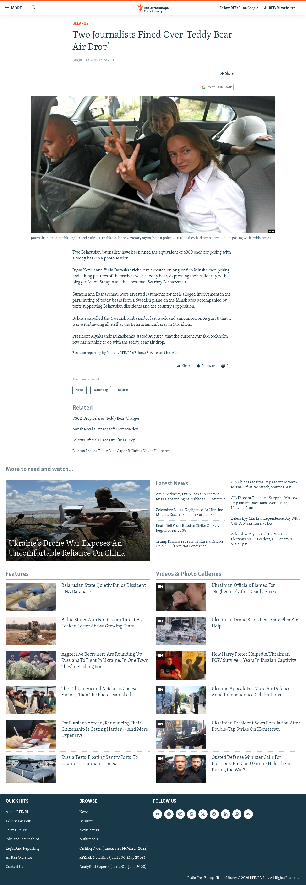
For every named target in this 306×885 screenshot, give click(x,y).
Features (86, 821)
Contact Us (14, 867)
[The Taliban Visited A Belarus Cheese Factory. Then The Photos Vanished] (31, 700)
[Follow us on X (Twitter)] (203, 814)
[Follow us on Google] (191, 814)
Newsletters (89, 830)
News (84, 812)
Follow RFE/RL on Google (239, 8)
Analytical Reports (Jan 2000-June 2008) (113, 867)
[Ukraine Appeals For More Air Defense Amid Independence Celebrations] (181, 700)
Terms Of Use (17, 830)
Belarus (80, 24)
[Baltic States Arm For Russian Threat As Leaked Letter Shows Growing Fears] (31, 631)
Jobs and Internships (22, 840)
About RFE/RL (17, 812)
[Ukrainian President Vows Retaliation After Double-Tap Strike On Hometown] (181, 734)
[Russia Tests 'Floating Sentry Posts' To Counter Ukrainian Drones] (31, 769)
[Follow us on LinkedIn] (225, 814)
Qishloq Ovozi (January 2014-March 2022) (113, 849)
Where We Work (19, 821)
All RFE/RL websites (279, 8)
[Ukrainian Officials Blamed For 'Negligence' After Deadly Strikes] (181, 597)
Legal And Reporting (22, 849)
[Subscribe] (248, 814)
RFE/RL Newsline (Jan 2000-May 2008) (112, 858)
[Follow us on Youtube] (157, 814)
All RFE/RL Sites (19, 858)
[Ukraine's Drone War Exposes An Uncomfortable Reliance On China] (78, 520)
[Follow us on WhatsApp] (236, 814)
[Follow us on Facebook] (214, 814)
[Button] (227, 73)
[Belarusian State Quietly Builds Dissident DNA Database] (31, 597)
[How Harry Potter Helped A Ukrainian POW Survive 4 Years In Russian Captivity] (181, 665)
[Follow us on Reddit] (168, 814)
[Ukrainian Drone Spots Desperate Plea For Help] (181, 631)
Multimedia (89, 840)
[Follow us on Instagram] (180, 814)
